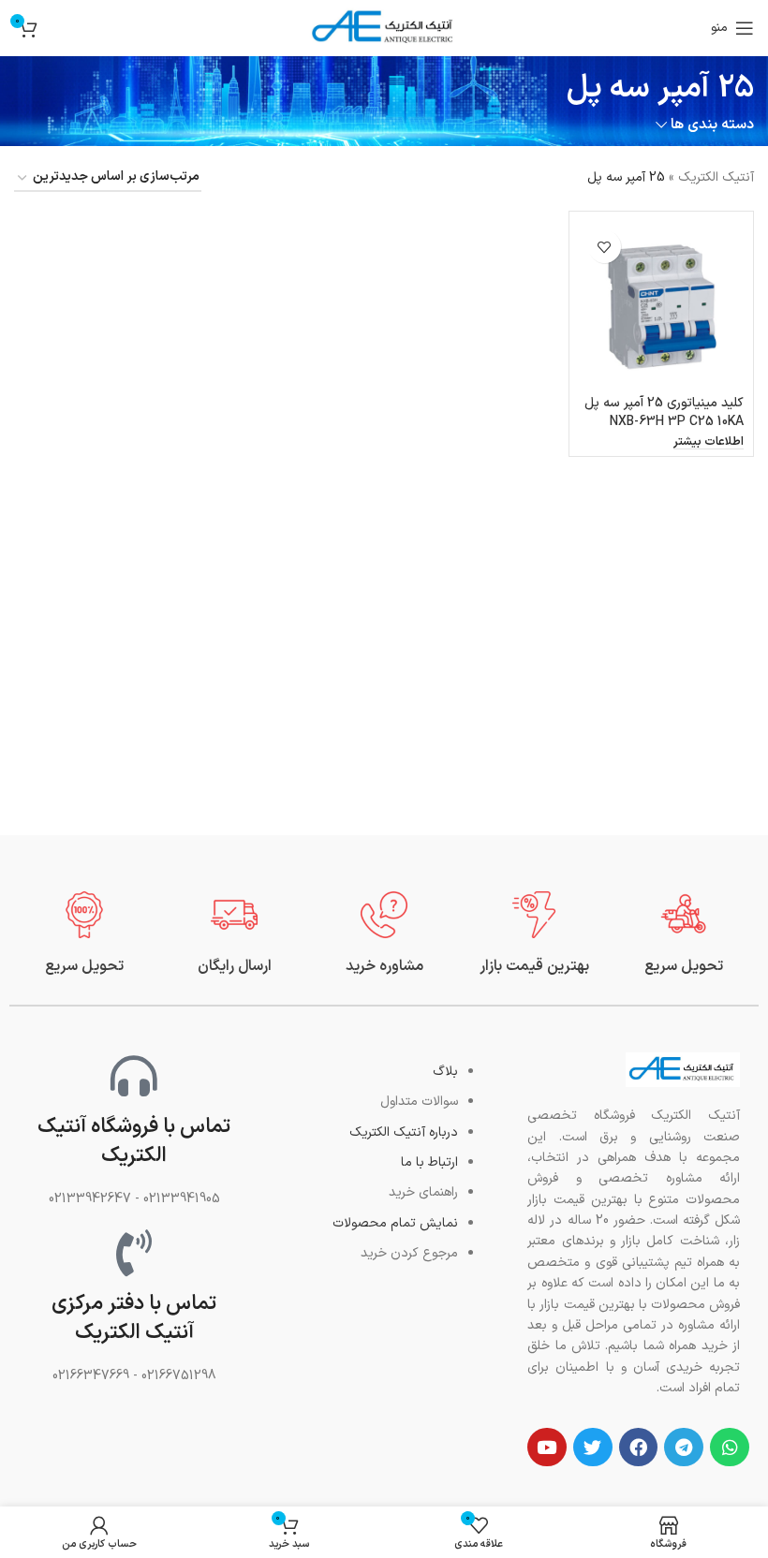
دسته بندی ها (712, 125)
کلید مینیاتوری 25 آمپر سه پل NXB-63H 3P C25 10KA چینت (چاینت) (664, 421)
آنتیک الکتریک (716, 177)
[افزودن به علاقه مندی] (604, 246)
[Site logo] (384, 27)
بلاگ (445, 1071)
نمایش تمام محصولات (395, 1223)
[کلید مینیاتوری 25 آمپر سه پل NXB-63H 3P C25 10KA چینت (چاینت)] (661, 303)
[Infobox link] (683, 934)
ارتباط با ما (429, 1162)
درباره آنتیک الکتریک (403, 1132)
